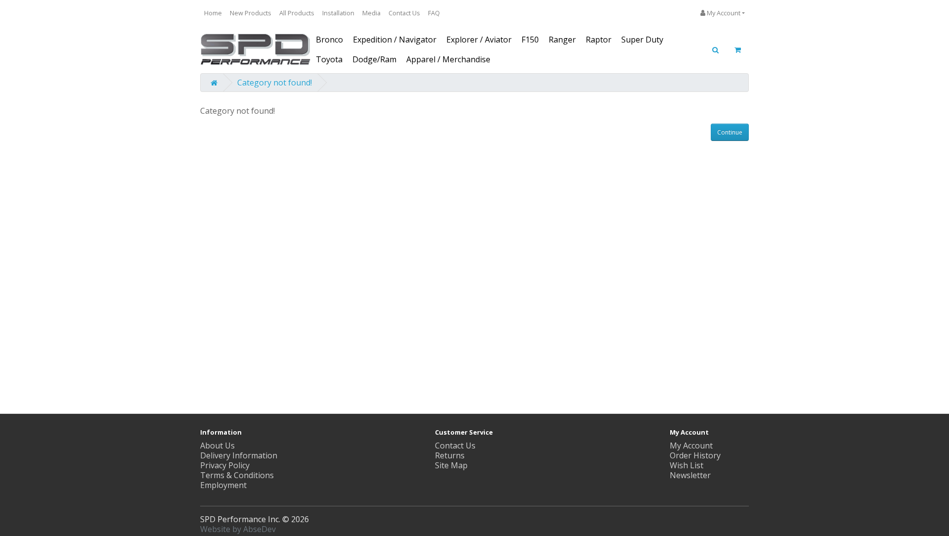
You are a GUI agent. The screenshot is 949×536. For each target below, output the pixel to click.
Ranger (562, 39)
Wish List (686, 465)
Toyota (329, 59)
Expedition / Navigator (394, 39)
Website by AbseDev (238, 529)
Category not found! (274, 82)
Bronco (329, 39)
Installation (338, 12)
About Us (217, 445)
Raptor (598, 39)
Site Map (451, 465)
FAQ (434, 12)
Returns (450, 455)
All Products (296, 12)
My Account (691, 445)
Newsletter (690, 475)
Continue (729, 132)
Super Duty (642, 39)
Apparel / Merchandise (448, 59)
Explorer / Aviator (479, 39)
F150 (530, 39)
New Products (250, 12)
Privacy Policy (225, 465)
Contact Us (404, 12)
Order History (695, 455)
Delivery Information (238, 455)
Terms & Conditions (237, 475)
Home (213, 12)
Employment (223, 485)
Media (371, 12)
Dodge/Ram (374, 59)
